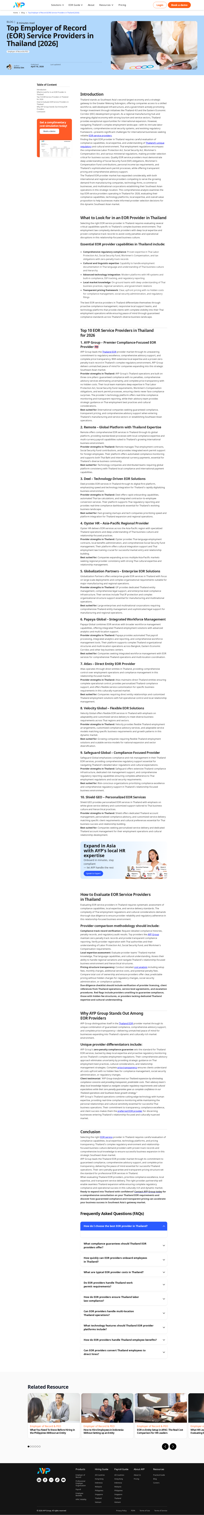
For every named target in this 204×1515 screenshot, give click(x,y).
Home (15, 13)
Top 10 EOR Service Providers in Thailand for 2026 (52, 98)
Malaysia (98, 1486)
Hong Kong (99, 1479)
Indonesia (99, 1483)
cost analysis (140, 967)
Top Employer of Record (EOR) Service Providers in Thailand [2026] (53, 13)
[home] (19, 5)
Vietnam (98, 1502)
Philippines (99, 1490)
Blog (23, 13)
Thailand (98, 1498)
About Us (137, 1475)
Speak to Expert (93, 873)
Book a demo (49, 131)
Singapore (99, 1494)
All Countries (100, 1475)
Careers (156, 1483)
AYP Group (153, 934)
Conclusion (41, 112)
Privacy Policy (121, 1510)
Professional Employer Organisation (81, 1483)
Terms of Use (145, 1510)
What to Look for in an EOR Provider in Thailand (51, 93)
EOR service (106, 1137)
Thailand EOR (109, 351)
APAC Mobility (81, 1499)
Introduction (41, 90)
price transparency (127, 1067)
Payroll (78, 1489)
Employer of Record (80, 1476)
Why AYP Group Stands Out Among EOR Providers (52, 108)
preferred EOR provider (130, 1111)
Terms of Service (160, 1510)
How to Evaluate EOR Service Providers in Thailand (53, 103)
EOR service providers (100, 135)
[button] (57, 5)
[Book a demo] (179, 5)
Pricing (136, 1479)
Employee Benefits (79, 1494)
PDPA (133, 1510)
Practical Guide (159, 1475)
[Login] (160, 5)
